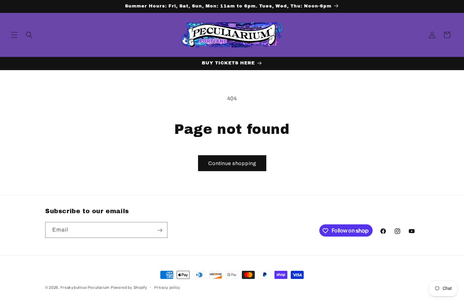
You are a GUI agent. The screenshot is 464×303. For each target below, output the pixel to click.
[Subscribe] (159, 230)
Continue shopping (232, 163)
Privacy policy (167, 287)
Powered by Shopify (129, 287)
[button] (14, 34)
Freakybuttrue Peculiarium (85, 287)
